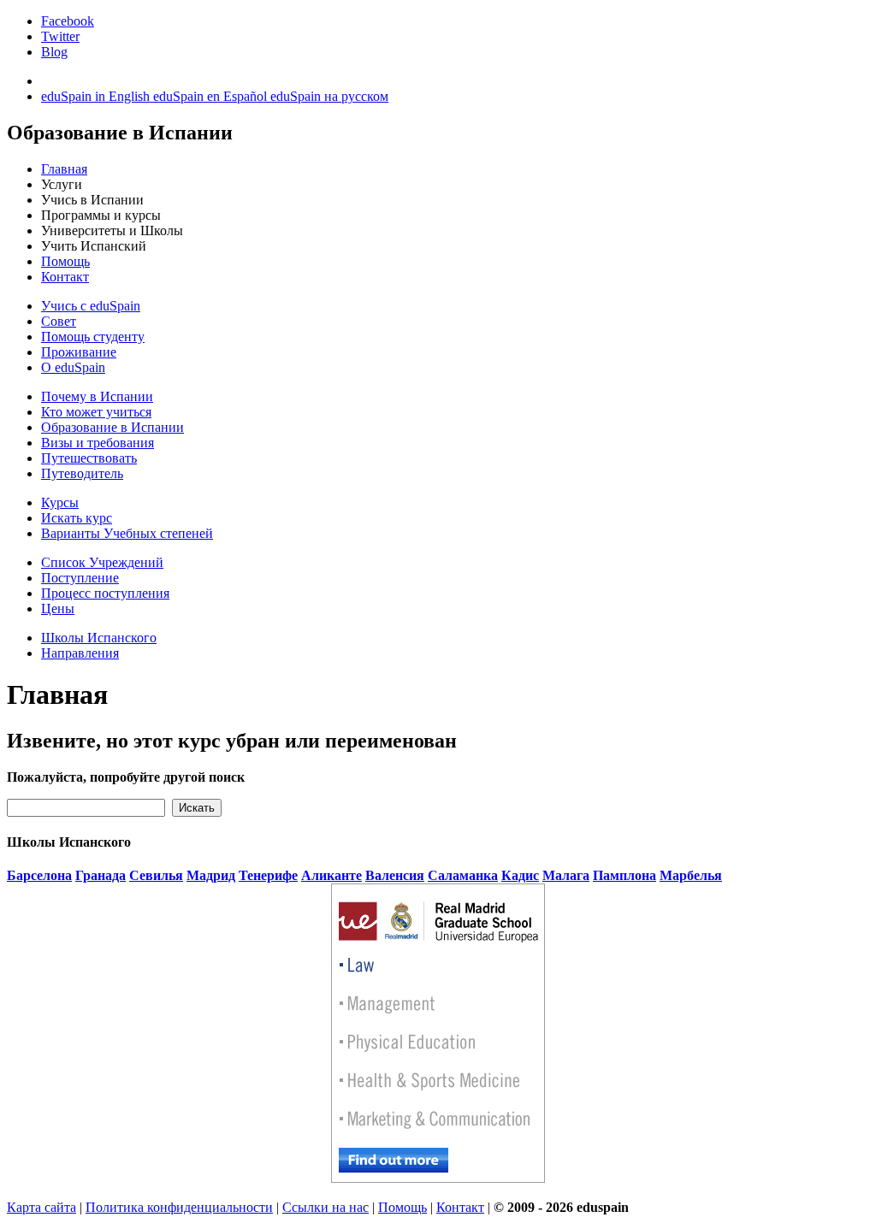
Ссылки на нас (325, 1207)
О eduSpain (73, 367)
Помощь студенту (93, 336)
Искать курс (76, 518)
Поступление (80, 577)
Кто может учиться (96, 412)
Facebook (67, 21)
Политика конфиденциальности (179, 1207)
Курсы (60, 502)
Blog (54, 51)
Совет (58, 321)
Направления (80, 653)
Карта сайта (41, 1207)
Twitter (60, 36)
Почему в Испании (97, 396)
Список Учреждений (102, 562)
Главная (64, 169)
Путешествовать (89, 458)
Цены (57, 608)
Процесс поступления (105, 593)
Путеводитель (82, 473)
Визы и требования (97, 442)
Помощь (65, 261)
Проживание (78, 352)
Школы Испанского (99, 637)
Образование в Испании (112, 427)
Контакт (65, 276)
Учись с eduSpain (90, 305)
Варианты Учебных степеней (127, 533)
